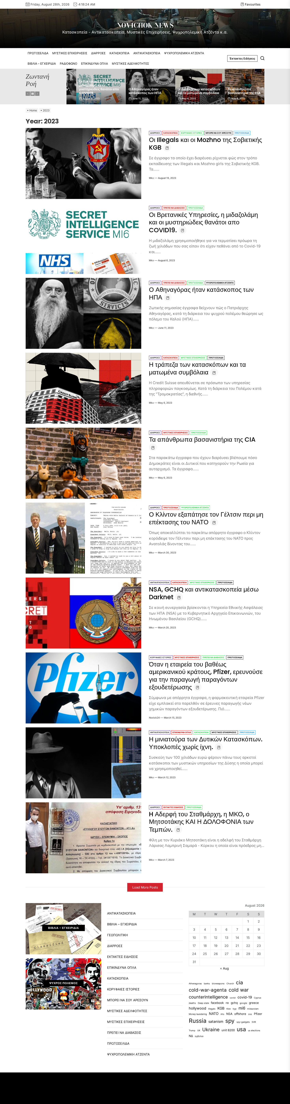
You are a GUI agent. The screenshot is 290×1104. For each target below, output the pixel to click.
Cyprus (257, 998)
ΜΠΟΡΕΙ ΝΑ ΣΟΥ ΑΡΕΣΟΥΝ (218, 133)
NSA (229, 1014)
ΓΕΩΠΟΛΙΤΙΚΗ (117, 935)
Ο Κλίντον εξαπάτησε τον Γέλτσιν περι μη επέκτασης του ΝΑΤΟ (206, 518)
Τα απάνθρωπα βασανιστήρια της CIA (184, 91)
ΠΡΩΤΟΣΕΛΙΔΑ (38, 53)
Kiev (228, 1009)
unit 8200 (228, 1030)
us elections (254, 1030)
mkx (151, 177)
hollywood (197, 1008)
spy (230, 1020)
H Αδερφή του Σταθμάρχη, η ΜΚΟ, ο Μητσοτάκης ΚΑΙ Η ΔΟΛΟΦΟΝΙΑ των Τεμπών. (201, 822)
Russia (197, 1020)
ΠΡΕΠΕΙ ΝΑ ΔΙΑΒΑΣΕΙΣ (174, 208)
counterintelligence (208, 996)
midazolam (253, 1009)
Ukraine (211, 1029)
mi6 (242, 1008)
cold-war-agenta (208, 990)
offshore (240, 1014)
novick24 (154, 717)
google (243, 1003)
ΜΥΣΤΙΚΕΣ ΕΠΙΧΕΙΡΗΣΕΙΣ (69, 53)
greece (254, 1003)
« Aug (224, 968)
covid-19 (245, 997)
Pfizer (258, 1014)
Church (230, 983)
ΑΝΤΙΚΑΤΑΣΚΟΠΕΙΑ (146, 53)
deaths (192, 1003)
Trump (192, 1030)
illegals (211, 1009)
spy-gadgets (243, 1022)
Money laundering (198, 1014)
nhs (222, 1014)
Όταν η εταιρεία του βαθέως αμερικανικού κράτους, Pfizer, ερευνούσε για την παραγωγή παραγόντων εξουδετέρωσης (206, 676)
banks (207, 983)
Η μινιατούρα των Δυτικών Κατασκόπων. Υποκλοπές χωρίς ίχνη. (206, 743)
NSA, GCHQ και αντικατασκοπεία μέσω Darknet (204, 593)
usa (241, 1029)
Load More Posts (145, 887)
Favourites (252, 4)
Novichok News (145, 25)
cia (239, 982)
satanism (215, 1021)
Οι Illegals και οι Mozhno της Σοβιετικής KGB (237, 91)
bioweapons (218, 983)
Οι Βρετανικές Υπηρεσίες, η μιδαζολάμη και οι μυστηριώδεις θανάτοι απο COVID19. (203, 222)
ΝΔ (191, 1036)
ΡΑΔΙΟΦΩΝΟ (68, 63)
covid (233, 998)
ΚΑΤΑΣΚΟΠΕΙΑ (119, 53)
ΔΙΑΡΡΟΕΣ (98, 53)
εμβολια (199, 1036)
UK (198, 1030)
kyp (235, 1009)
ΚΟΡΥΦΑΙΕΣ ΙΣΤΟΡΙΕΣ (191, 133)
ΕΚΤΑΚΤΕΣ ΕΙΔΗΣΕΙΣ (173, 807)
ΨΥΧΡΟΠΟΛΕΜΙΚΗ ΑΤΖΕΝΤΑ (184, 53)
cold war (239, 990)
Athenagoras (195, 983)
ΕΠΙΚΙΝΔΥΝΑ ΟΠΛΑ (94, 63)
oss (250, 1014)
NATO (214, 1014)
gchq (234, 1003)
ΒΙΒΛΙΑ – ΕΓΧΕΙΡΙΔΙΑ (42, 63)
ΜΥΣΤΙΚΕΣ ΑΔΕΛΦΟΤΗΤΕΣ (130, 63)
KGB (221, 1008)
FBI (227, 1003)
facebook (217, 1003)
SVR (254, 1022)
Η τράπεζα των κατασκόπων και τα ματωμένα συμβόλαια (140, 91)
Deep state (203, 1003)
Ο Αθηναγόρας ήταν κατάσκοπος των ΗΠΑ (85, 91)
